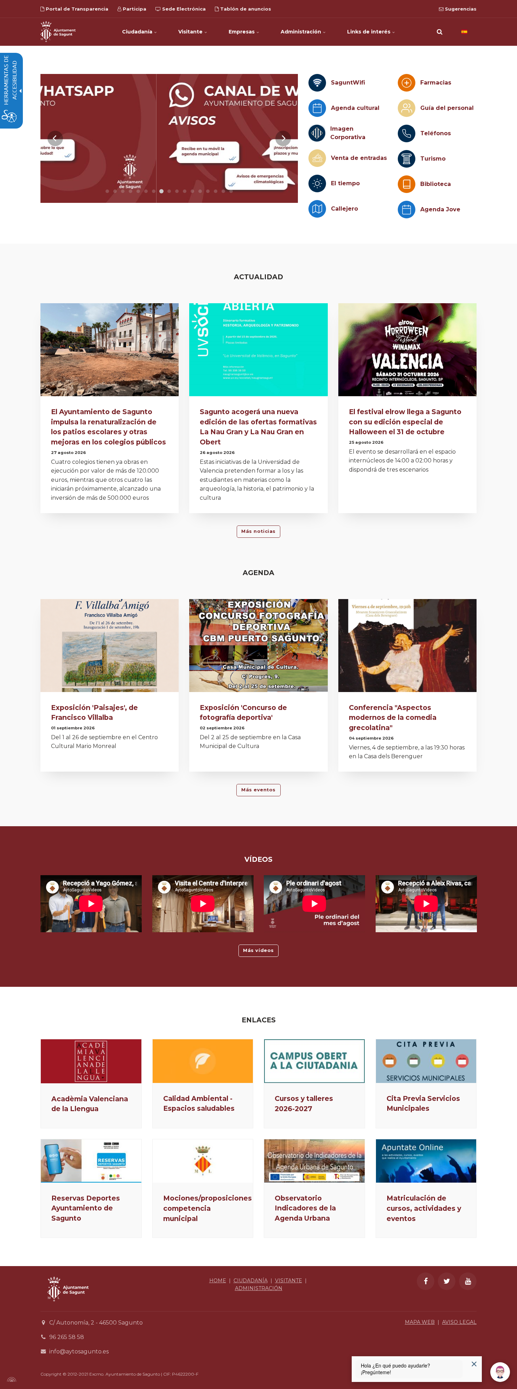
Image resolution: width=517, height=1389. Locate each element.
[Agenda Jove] (406, 209)
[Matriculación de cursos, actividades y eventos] (426, 1161)
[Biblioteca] (406, 184)
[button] (439, 32)
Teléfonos (435, 133)
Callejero (344, 208)
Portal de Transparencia (76, 9)
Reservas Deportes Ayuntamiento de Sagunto (85, 1208)
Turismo (433, 158)
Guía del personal (447, 108)
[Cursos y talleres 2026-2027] (314, 1061)
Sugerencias (460, 9)
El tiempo (345, 183)
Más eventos (258, 789)
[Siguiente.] (283, 138)
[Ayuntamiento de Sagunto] (58, 32)
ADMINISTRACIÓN (258, 1288)
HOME (217, 1280)
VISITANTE (288, 1280)
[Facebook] (425, 1281)
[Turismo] (406, 159)
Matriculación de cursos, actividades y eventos (424, 1208)
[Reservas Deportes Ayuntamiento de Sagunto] (91, 1161)
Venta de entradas (359, 158)
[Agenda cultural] (317, 108)
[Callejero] (317, 209)
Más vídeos (258, 950)
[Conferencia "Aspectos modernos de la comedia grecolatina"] (407, 647)
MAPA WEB (420, 1322)
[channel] (169, 138)
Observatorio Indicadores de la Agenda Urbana (305, 1208)
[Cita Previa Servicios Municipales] (426, 1061)
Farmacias (435, 82)
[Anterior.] (55, 138)
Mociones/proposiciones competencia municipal (207, 1208)
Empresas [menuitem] (242, 32)
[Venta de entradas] (317, 158)
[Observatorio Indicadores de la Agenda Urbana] (314, 1161)
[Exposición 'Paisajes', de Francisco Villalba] (109, 647)
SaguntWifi (348, 82)
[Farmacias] (406, 83)
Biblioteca (435, 184)
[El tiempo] (317, 183)
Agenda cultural (355, 108)
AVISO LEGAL (459, 1322)
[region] (169, 138)
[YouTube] (468, 1281)
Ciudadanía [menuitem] (138, 32)
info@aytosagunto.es (79, 1351)
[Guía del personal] (406, 108)
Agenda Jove (440, 209)
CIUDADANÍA (251, 1280)
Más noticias (258, 531)
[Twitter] (446, 1281)
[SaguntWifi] (317, 83)
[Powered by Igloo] (10, 1379)
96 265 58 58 (66, 1337)
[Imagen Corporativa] (316, 133)
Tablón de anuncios (245, 9)
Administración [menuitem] (302, 32)
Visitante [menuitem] (191, 32)
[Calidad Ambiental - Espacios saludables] (203, 1061)
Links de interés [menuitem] (369, 32)
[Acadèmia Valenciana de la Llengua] (91, 1061)
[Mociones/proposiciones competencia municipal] (203, 1161)
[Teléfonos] (406, 133)
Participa (133, 9)
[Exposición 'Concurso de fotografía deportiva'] (258, 647)
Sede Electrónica (183, 9)
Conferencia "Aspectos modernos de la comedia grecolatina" (392, 717)
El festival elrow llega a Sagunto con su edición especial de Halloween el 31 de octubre (405, 421)
